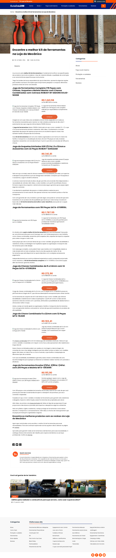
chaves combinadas (20, 341)
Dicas (39, 6)
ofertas (30, 435)
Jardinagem (93, 530)
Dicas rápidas (14, 538)
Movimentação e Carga (79, 538)
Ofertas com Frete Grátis (97, 541)
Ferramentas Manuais (78, 527)
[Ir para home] (17, 6)
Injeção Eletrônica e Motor (97, 527)
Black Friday (32, 541)
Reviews (93, 6)
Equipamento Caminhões (97, 535)
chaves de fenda (34, 403)
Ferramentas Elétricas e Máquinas (38, 527)
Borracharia (56, 535)
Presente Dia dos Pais (35, 546)
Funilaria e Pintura (58, 533)
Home (31, 6)
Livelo (73, 541)
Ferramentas (83, 6)
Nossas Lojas (56, 544)
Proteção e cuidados (68, 6)
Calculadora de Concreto (97, 544)
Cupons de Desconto (59, 541)
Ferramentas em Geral (78, 535)
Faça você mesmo (52, 6)
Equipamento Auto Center (60, 527)
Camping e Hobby (95, 538)
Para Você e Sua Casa (35, 538)
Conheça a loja (101, 1)
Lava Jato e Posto (58, 530)
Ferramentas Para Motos (97, 533)
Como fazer (13, 530)
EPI (30, 535)
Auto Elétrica (75, 533)
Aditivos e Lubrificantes (59, 538)
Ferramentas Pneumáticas (36, 530)
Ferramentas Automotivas (79, 530)
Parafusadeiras (33, 544)
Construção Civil (33, 533)
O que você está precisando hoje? (62, 546)
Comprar (49, 117)
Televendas (75, 544)
